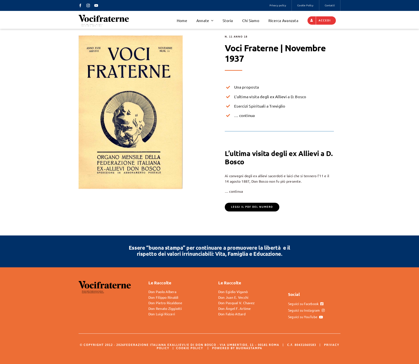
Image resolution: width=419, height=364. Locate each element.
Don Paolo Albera (162, 291)
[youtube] (96, 5)
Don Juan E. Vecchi (233, 297)
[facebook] (80, 5)
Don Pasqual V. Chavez (236, 302)
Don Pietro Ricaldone (165, 302)
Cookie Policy (189, 348)
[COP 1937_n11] (131, 37)
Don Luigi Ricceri (161, 314)
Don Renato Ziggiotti (165, 308)
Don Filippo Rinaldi (163, 297)
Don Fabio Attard (232, 314)
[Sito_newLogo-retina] (104, 16)
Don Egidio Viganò (233, 291)
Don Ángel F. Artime (234, 308)
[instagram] (88, 5)
